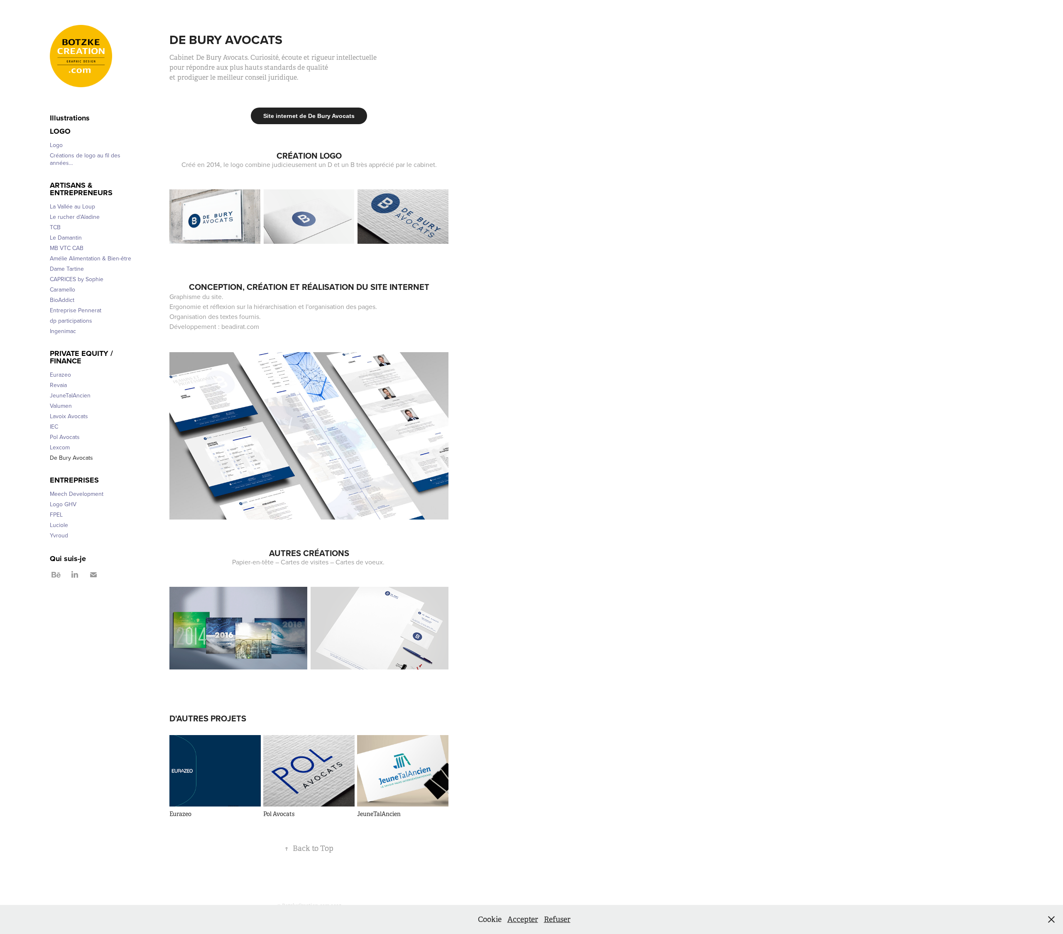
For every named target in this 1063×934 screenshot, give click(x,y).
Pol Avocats (65, 437)
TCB (55, 227)
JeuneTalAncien (70, 395)
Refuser (557, 919)
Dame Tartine (67, 269)
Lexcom (60, 447)
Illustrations (70, 118)
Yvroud (59, 535)
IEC (54, 426)
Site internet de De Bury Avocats (309, 116)
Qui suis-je (68, 558)
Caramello (62, 289)
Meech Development (76, 494)
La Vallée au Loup (72, 206)
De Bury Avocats (71, 458)
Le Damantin (66, 237)
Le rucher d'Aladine (75, 217)
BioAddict (62, 300)
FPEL (56, 514)
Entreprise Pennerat (75, 310)
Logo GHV (63, 504)
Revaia (58, 385)
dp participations (71, 320)
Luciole (59, 525)
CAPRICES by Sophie (76, 279)
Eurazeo (60, 374)
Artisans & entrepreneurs (81, 189)
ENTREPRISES (74, 480)
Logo (60, 131)
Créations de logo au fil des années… (85, 159)
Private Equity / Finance (81, 357)
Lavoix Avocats (69, 416)
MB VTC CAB (66, 248)
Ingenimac (63, 331)
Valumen (61, 406)
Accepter (522, 919)
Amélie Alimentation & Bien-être (90, 258)
